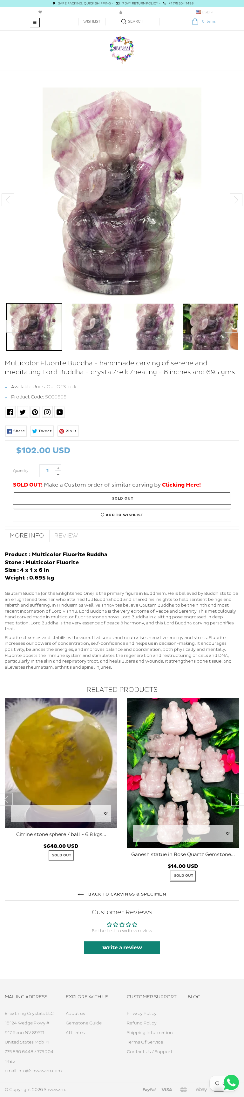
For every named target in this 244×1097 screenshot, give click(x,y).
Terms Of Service (145, 1042)
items (209, 21)
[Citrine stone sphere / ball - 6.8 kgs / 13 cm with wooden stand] (61, 763)
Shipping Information (150, 1032)
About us (75, 1013)
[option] (122, 194)
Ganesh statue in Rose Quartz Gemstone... (183, 855)
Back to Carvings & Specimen (126, 894)
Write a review (122, 948)
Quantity (21, 471)
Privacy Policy (142, 1013)
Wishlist (91, 21)
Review (66, 535)
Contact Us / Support (150, 1051)
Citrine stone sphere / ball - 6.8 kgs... (61, 835)
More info (27, 535)
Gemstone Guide (84, 1023)
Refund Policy (142, 1023)
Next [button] (236, 199)
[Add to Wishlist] (106, 813)
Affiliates (75, 1032)
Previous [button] (8, 199)
